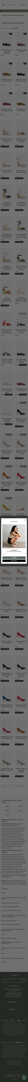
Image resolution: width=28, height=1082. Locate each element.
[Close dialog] (25, 520)
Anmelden (14, 558)
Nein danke (14, 561)
